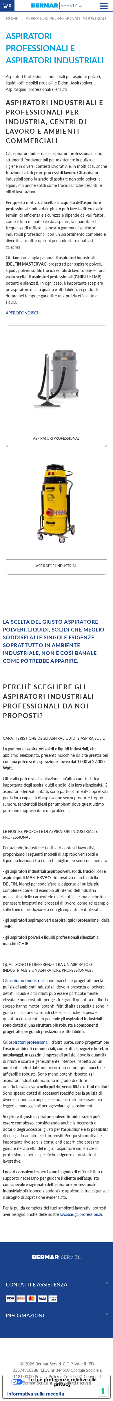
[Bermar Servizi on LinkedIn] (67, 1346)
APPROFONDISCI (22, 312)
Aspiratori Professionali (56, 386)
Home (12, 18)
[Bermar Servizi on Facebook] (46, 1346)
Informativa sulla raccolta (35, 1394)
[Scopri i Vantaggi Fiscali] (31, 1303)
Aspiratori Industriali (56, 513)
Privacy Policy (47, 1376)
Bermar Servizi (48, 1363)
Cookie (69, 1376)
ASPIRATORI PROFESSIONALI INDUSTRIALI (66, 18)
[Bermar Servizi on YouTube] (57, 1346)
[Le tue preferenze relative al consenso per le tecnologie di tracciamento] (102, 1390)
